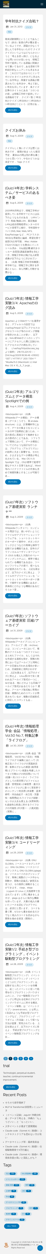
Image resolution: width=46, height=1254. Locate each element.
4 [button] (26, 1058)
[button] (5, 1058)
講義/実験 (12, 1185)
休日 (26, 1191)
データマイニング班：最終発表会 (22, 1142)
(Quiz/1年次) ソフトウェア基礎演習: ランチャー (21, 507)
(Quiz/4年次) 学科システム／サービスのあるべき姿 (22, 193)
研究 (33, 1208)
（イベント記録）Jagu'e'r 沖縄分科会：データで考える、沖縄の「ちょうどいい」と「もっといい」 (23, 1118)
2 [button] (15, 1058)
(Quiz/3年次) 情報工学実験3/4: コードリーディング (22, 842)
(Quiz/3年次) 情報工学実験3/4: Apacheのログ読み (22, 303)
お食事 (10, 1191)
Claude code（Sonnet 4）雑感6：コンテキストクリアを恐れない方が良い (23, 1134)
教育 (29, 1185)
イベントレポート (15, 1179)
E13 (25, 1214)
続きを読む (13, 110)
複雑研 (10, 1214)
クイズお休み (15, 130)
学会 (9, 1197)
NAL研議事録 (29, 1174)
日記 (9, 32)
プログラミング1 (14, 1208)
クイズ (28, 27)
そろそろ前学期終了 (15, 1103)
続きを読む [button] (11, 1087)
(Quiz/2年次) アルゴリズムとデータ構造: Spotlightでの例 (22, 396)
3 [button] (20, 1058)
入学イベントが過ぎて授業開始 (21, 1126)
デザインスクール (14, 1220)
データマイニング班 (15, 1202)
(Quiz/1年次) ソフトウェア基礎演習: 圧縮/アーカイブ (22, 620)
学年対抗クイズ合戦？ (22, 21)
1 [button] (10, 1058)
